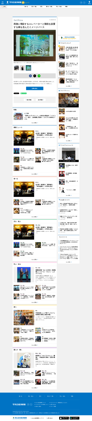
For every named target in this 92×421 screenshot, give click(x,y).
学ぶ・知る (59, 6)
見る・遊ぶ (34, 6)
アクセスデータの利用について (42, 404)
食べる (26, 6)
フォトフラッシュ (18, 20)
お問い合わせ (53, 404)
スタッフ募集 (53, 406)
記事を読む (35, 88)
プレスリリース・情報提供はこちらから (58, 402)
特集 (66, 6)
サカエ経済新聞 (13, 2)
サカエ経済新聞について (40, 402)
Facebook (81, 2)
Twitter (84, 2)
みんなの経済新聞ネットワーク (20, 418)
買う (41, 6)
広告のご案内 (38, 406)
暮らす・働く (49, 6)
